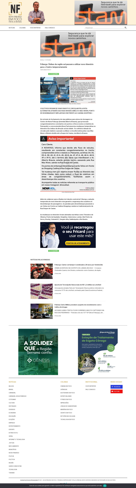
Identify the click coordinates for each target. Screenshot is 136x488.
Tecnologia (13, 469)
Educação (12, 416)
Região (11, 463)
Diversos (12, 409)
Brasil (11, 389)
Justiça (11, 443)
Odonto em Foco (66, 413)
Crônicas (64, 389)
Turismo (12, 473)
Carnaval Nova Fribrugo (17, 396)
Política (12, 459)
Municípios (12, 449)
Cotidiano (48, 60)
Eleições (12, 419)
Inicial (42, 60)
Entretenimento (14, 426)
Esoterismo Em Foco (68, 393)
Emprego (12, 423)
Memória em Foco (67, 409)
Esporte (11, 429)
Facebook (117, 387)
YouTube (117, 391)
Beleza (11, 386)
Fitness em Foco (66, 399)
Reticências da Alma (68, 416)
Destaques (12, 406)
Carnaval (12, 393)
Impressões (65, 403)
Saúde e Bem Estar (15, 466)
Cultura (12, 403)
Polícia (11, 456)
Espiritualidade (66, 396)
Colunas (22, 28)
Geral (11, 436)
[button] (125, 28)
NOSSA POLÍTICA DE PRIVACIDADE (29, 480)
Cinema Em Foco (66, 386)
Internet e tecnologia (17, 439)
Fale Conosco (50, 28)
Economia (12, 413)
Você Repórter (35, 28)
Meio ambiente (14, 446)
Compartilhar (54, 74)
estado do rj (13, 433)
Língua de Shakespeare (69, 406)
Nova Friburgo (14, 453)
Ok (105, 485)
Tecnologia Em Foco (68, 419)
